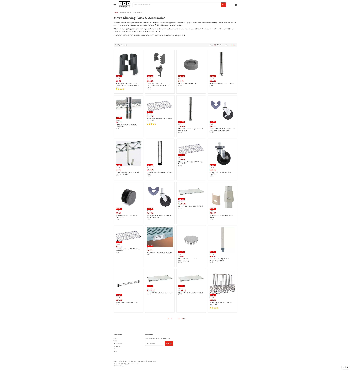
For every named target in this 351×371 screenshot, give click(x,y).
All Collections (118, 343)
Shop (115, 341)
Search (115, 361)
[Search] (223, 4)
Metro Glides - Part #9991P (187, 83)
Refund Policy (141, 361)
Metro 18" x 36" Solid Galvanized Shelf (159, 293)
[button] (120, 89)
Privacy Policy (123, 361)
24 (215, 45)
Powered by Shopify (119, 365)
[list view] (235, 45)
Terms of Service (151, 361)
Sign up (168, 343)
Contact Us (117, 346)
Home (116, 12)
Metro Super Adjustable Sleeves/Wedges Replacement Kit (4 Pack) (158, 85)
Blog (115, 351)
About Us (116, 349)
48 (221, 45)
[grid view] (232, 45)
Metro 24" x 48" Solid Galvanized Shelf (190, 293)
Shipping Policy (132, 361)
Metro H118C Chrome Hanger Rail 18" (128, 302)
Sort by (117, 45)
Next (183, 318)
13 (179, 318)
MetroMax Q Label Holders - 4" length (159, 252)
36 (218, 45)
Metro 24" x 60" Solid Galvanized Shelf (190, 206)
